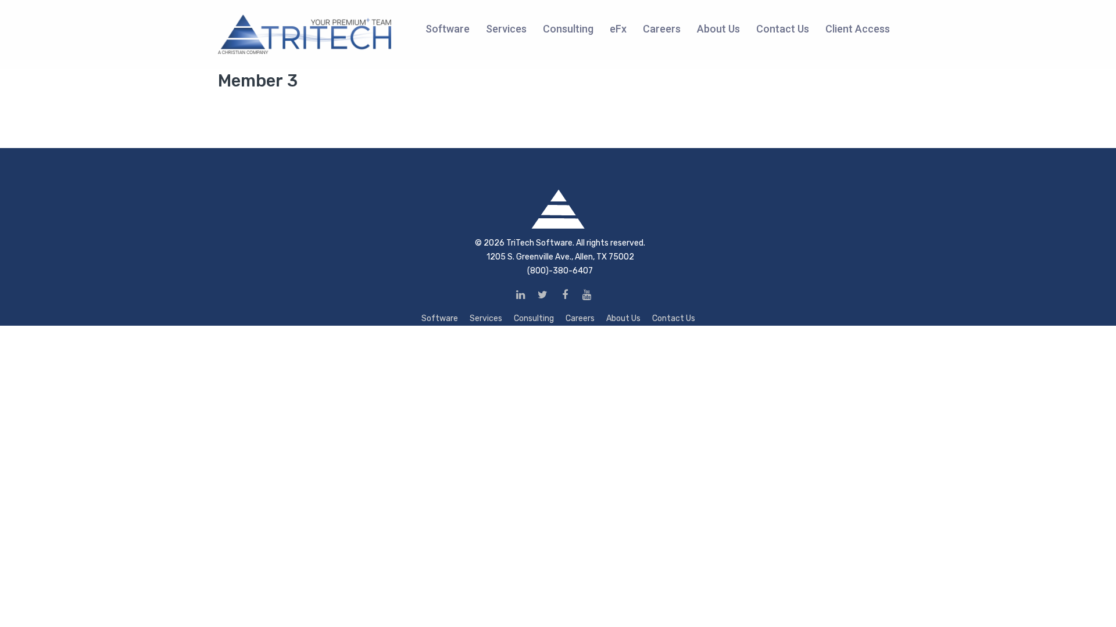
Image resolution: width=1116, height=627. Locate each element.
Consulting (534, 318)
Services (486, 318)
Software (439, 318)
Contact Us (673, 318)
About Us (623, 318)
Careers (580, 318)
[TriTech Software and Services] (305, 34)
